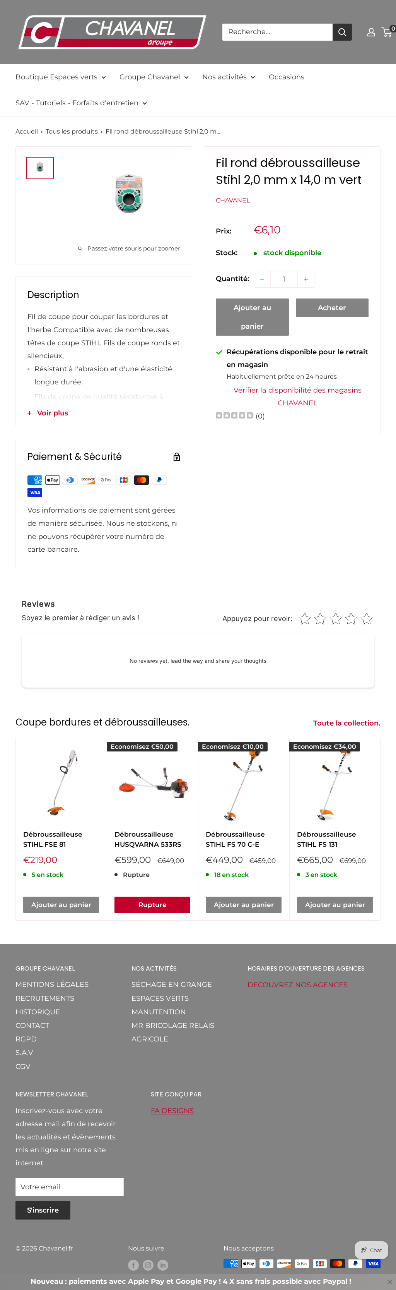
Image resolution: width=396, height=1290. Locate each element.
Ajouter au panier (252, 317)
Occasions (286, 77)
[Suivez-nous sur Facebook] (133, 1265)
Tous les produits (72, 131)
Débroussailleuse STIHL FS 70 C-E (235, 839)
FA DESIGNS (172, 1110)
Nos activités (224, 77)
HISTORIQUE (37, 1012)
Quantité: (232, 278)
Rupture (152, 905)
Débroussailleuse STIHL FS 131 (326, 839)
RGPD (26, 1039)
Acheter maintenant (332, 310)
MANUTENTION (158, 1012)
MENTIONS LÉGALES (52, 984)
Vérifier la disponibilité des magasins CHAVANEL (298, 397)
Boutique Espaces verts (56, 77)
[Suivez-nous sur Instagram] (148, 1265)
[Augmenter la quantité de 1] (306, 279)
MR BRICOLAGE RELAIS (172, 1025)
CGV (23, 1066)
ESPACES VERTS (160, 998)
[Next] (380, 829)
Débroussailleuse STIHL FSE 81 (52, 839)
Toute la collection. (347, 723)
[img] (234, 416)
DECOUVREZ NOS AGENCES (298, 985)
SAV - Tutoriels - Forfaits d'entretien (76, 103)
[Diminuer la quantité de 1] (262, 279)
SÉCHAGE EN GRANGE (171, 984)
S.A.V (24, 1052)
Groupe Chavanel (149, 77)
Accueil (26, 131)
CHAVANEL (233, 200)
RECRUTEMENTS (44, 998)
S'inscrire (43, 1210)
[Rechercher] (342, 32)
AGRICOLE (149, 1039)
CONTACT (32, 1025)
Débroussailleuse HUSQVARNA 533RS (147, 839)
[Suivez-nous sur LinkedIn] (162, 1265)
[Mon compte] (371, 32)
